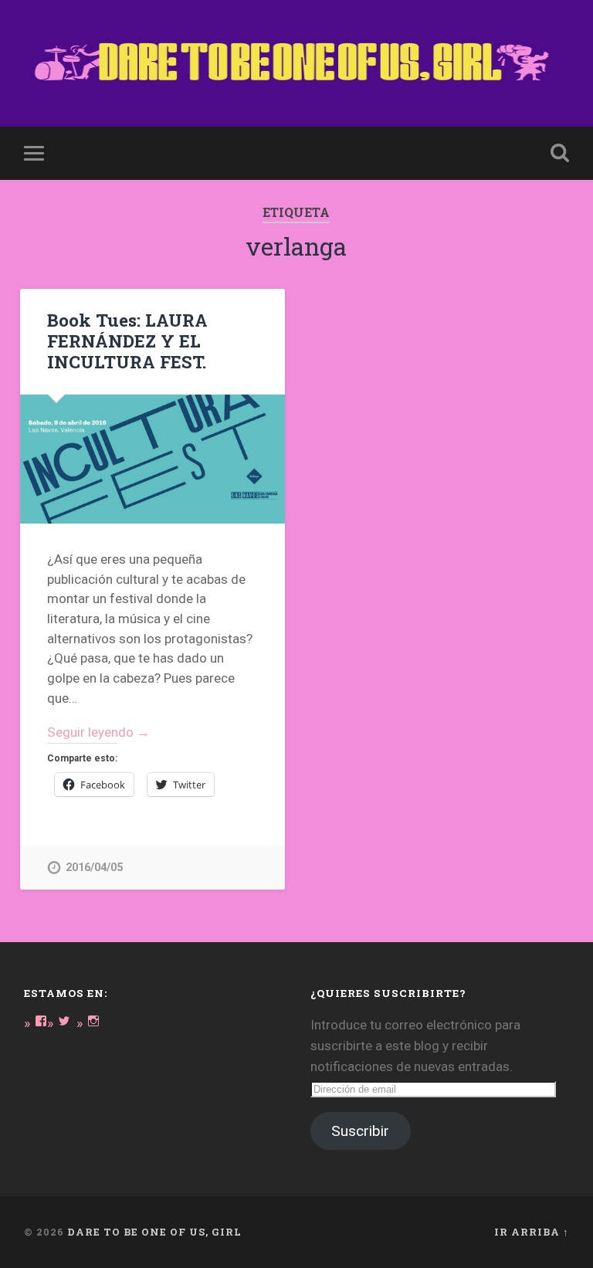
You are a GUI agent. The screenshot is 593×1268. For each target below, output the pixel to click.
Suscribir (360, 1131)
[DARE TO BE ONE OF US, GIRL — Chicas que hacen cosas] (297, 63)
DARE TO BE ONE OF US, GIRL (154, 1232)
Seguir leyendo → (98, 732)
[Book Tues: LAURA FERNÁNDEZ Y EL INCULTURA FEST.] (152, 459)
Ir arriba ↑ (531, 1232)
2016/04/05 (94, 867)
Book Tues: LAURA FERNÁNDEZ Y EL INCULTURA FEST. (127, 340)
